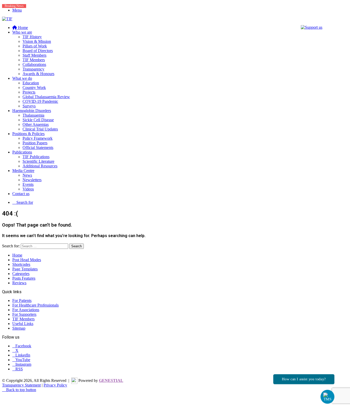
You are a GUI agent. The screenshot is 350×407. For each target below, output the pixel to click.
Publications (22, 152)
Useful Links (22, 323)
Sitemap (18, 328)
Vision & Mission (37, 41)
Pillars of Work (35, 46)
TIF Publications (36, 157)
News (27, 175)
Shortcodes (21, 264)
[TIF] (7, 19)
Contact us (20, 193)
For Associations (25, 310)
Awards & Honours (38, 74)
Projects (29, 92)
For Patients (22, 300)
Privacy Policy (55, 385)
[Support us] (311, 27)
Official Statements (38, 147)
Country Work (34, 87)
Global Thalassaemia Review (46, 97)
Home (17, 255)
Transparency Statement (21, 385)
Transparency (33, 69)
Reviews (19, 283)
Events (28, 184)
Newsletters (32, 180)
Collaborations (34, 64)
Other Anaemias (36, 124)
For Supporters (24, 314)
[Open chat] (327, 396)
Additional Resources (40, 166)
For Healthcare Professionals (35, 305)
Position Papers (35, 143)
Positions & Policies (28, 133)
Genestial (111, 380)
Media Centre (23, 170)
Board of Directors (38, 50)
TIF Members (34, 60)
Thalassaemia (33, 115)
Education (31, 83)
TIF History (32, 37)
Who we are (22, 32)
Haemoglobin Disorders (31, 110)
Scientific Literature (38, 161)
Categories (20, 273)
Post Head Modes (26, 260)
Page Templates (25, 269)
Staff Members (34, 55)
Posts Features (23, 278)
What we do (22, 78)
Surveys (29, 106)
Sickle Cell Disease (38, 120)
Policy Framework (38, 138)
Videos (28, 189)
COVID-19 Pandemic (40, 101)
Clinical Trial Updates (40, 129)
